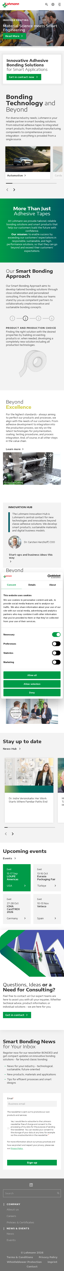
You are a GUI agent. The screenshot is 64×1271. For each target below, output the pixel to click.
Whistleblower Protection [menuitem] (24, 1261)
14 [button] (47, 827)
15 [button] (50, 827)
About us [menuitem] (13, 1209)
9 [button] (31, 827)
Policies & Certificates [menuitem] (20, 1222)
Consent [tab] (11, 584)
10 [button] (34, 827)
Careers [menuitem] (11, 1216)
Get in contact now (24, 77)
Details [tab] (32, 584)
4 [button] (28, 183)
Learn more (15, 449)
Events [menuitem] (11, 1240)
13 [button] (44, 827)
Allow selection (32, 684)
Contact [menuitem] (32, 1266)
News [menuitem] (10, 1233)
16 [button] (53, 827)
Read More (14, 36)
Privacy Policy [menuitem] (48, 1257)
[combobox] (32, 1193)
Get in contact (17, 1015)
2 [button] (15, 183)
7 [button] (47, 183)
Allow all (32, 675)
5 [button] (34, 183)
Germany (17, 918)
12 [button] (40, 827)
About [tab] (52, 584)
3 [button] (22, 183)
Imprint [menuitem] (52, 1261)
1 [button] (9, 183)
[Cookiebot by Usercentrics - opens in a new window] (48, 576)
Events (10, 858)
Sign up (32, 1162)
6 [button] (41, 183)
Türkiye (47, 885)
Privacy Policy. (17, 1148)
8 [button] (53, 183)
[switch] (56, 643)
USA (17, 885)
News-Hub (12, 749)
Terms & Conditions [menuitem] (20, 1257)
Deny (32, 692)
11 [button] (37, 827)
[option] (32, 28)
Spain (47, 918)
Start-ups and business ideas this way (31, 558)
